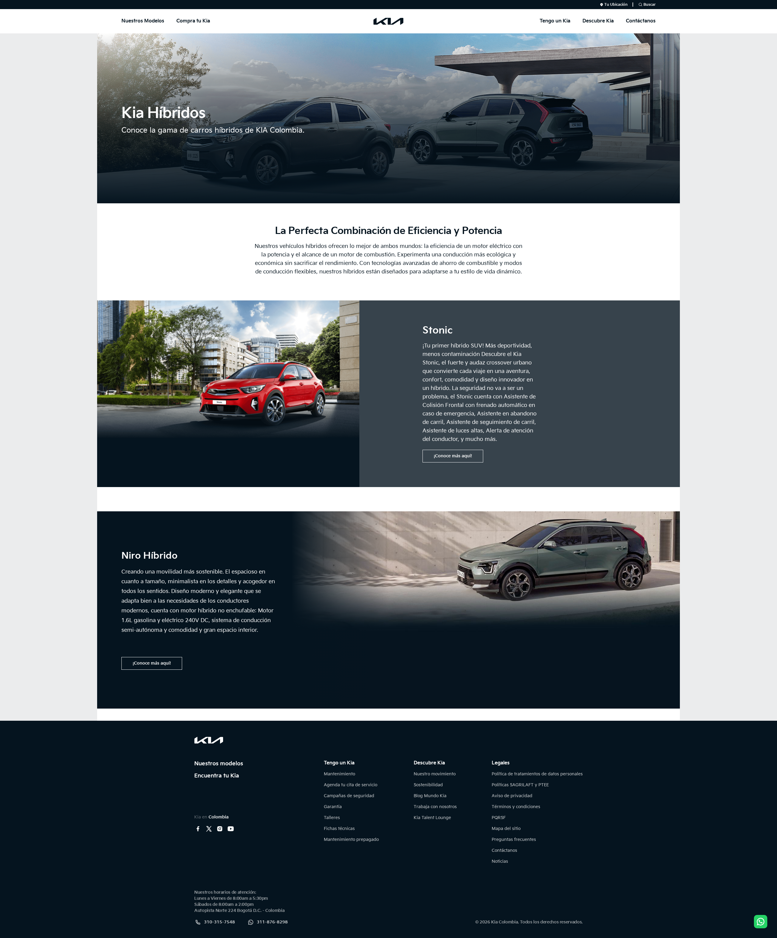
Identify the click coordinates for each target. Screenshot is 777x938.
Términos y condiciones (516, 806)
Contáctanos (641, 21)
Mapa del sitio (506, 828)
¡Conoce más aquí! (453, 456)
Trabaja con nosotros (435, 806)
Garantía (333, 806)
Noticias (500, 861)
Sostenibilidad (428, 784)
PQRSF (499, 817)
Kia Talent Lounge (432, 817)
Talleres (332, 817)
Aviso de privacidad (512, 795)
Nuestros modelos (218, 763)
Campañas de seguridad (349, 795)
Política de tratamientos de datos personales (537, 774)
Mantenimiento (339, 774)
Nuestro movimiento (435, 774)
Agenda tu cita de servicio (350, 784)
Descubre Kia (598, 21)
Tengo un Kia (555, 21)
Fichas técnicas (339, 828)
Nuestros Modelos (142, 21)
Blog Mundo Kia (430, 795)
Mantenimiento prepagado (351, 839)
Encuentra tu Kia (216, 776)
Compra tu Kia (193, 21)
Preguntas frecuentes (514, 839)
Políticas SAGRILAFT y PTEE (520, 784)
